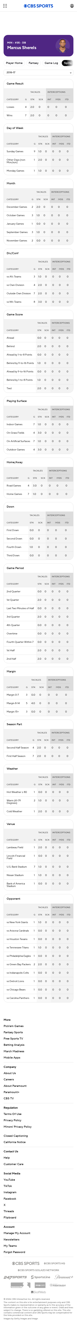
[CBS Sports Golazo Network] (38, 1270)
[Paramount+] (64, 1276)
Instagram (10, 1192)
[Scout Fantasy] (58, 1285)
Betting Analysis (14, 1045)
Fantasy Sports (13, 1032)
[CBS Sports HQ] (54, 1263)
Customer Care (13, 1164)
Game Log (51, 63)
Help (7, 1158)
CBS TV (9, 1098)
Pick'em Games (13, 1026)
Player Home (14, 63)
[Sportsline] (40, 1276)
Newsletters (11, 1239)
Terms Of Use (12, 1114)
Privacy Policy (12, 1120)
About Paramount (15, 1086)
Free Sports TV (13, 1038)
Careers (9, 1079)
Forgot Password (14, 1252)
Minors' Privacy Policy (18, 1127)
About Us (10, 1073)
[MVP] (40, 1284)
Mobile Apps (12, 1057)
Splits (67, 63)
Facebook (10, 1199)
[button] (5, 6)
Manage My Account (17, 1233)
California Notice (15, 1142)
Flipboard (10, 1217)
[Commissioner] (20, 1284)
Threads (9, 1211)
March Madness (14, 1051)
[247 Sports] (15, 1276)
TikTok (8, 1186)
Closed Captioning (16, 1136)
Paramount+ (11, 1092)
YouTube (9, 1180)
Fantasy (33, 63)
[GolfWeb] (38, 1292)
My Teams (10, 1246)
